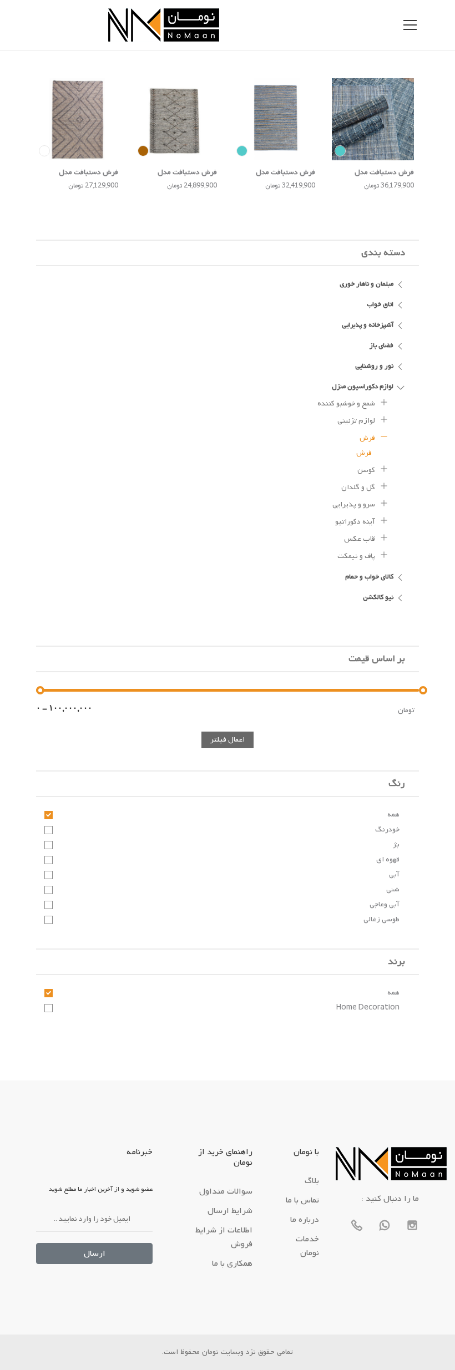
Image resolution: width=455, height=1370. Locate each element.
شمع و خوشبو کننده (347, 403)
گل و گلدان (359, 487)
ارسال (94, 1253)
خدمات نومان (307, 1246)
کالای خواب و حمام (369, 576)
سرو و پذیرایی (354, 504)
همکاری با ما (232, 1263)
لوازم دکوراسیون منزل (362, 386)
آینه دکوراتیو (356, 521)
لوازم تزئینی (357, 421)
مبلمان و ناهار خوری (366, 284)
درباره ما (304, 1219)
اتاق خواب (380, 304)
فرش (368, 438)
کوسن (367, 470)
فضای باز (381, 345)
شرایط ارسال (230, 1210)
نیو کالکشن (378, 597)
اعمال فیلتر (227, 739)
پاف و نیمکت (357, 556)
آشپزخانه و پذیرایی (367, 325)
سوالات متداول (225, 1191)
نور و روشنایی (374, 366)
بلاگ (312, 1181)
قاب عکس (360, 539)
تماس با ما (302, 1200)
